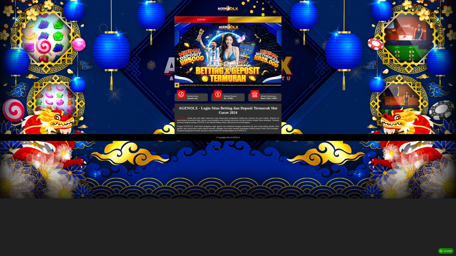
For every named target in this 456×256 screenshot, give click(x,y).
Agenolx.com (192, 98)
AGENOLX (181, 118)
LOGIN (201, 19)
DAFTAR (254, 19)
